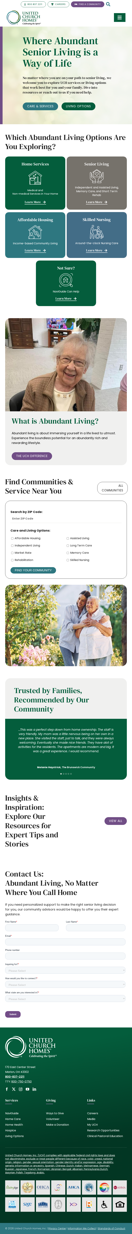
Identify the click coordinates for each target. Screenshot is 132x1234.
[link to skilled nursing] (97, 235)
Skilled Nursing (79, 560)
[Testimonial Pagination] (61, 774)
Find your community (33, 570)
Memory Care (79, 553)
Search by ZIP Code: (26, 512)
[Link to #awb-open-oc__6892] (108, 4)
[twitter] (13, 1089)
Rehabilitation (24, 560)
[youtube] (27, 1089)
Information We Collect (82, 1228)
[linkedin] (34, 1089)
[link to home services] (35, 183)
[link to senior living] (97, 183)
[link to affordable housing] (35, 235)
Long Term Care (81, 545)
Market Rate (23, 553)
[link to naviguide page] (66, 283)
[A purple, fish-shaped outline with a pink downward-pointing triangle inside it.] (74, 1202)
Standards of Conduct (111, 1228)
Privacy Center (57, 1228)
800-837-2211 (14, 1077)
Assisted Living (79, 538)
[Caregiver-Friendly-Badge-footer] (27, 1183)
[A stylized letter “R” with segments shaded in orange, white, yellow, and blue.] (89, 1203)
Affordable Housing (27, 538)
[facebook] (7, 1089)
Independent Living (27, 545)
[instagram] (20, 1089)
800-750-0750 (21, 1082)
